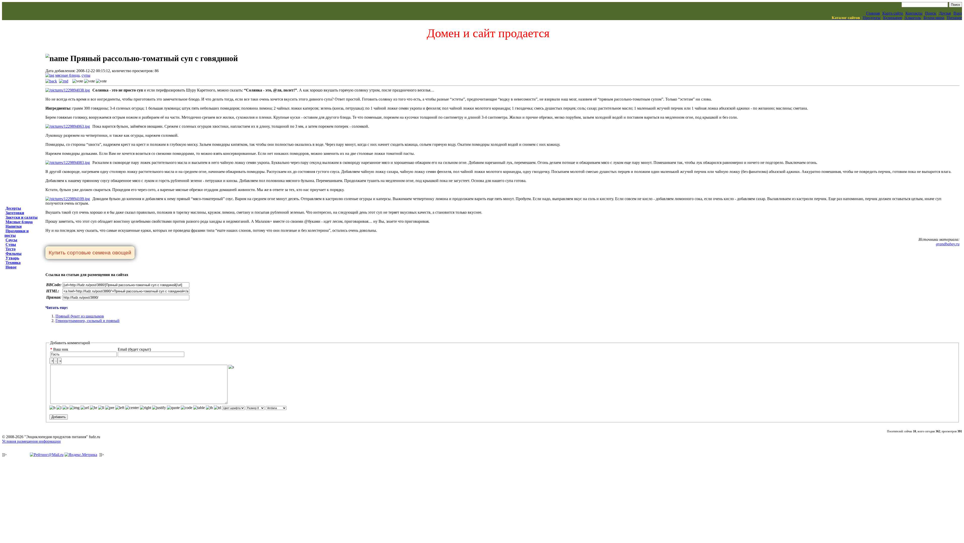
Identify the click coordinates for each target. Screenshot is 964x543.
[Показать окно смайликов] (231, 367)
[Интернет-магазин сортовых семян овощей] (90, 253)
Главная (873, 13)
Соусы (11, 240)
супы (86, 75)
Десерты (13, 208)
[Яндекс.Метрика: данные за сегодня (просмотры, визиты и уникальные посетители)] (81, 454)
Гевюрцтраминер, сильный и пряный (87, 321)
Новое (11, 267)
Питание (954, 18)
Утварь (12, 258)
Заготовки (15, 213)
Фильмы (14, 253)
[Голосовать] (77, 81)
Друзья (945, 13)
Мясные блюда (19, 222)
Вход (957, 13)
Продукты (871, 18)
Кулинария (892, 18)
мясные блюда (67, 75)
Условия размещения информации (31, 441)
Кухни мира (934, 18)
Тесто (11, 249)
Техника (13, 262)
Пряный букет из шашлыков (79, 316)
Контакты (914, 13)
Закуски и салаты (22, 217)
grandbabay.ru (947, 244)
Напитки (14, 226)
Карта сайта (892, 13)
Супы (11, 244)
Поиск (930, 13)
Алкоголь (913, 18)
